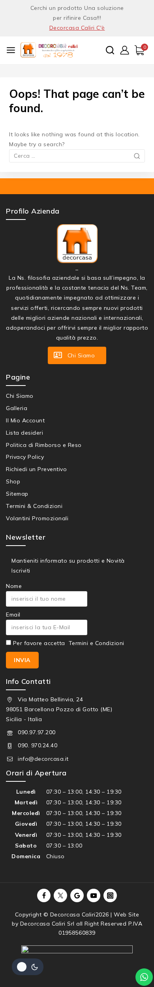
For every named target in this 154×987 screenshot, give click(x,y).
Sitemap (17, 493)
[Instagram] (110, 895)
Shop (13, 481)
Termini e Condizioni (96, 643)
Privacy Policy (25, 456)
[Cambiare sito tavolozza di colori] (27, 966)
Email (13, 614)
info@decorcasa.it (43, 758)
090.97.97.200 (37, 732)
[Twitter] (60, 895)
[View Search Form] (110, 50)
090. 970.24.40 (37, 745)
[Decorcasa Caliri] (49, 49)
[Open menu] (11, 50)
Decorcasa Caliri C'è (77, 27)
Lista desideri (24, 432)
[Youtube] (93, 895)
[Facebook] (44, 895)
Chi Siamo (20, 395)
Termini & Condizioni (34, 506)
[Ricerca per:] (77, 155)
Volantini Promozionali (37, 518)
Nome (14, 586)
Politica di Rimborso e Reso (44, 445)
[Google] (77, 895)
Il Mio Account (25, 420)
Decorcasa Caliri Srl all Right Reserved (73, 923)
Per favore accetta (67, 643)
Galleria (16, 408)
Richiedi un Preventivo (36, 469)
